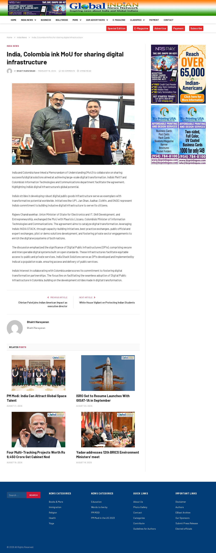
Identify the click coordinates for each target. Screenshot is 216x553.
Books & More (56, 501)
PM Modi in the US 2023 (103, 517)
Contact (168, 20)
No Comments (68, 71)
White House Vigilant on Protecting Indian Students (107, 302)
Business (46, 20)
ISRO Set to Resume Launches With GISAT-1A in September (103, 398)
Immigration (55, 507)
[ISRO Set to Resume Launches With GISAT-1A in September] (108, 373)
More (75, 20)
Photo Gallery (140, 507)
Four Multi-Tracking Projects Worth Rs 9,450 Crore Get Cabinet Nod (36, 454)
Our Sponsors (183, 517)
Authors (180, 507)
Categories (139, 517)
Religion (53, 512)
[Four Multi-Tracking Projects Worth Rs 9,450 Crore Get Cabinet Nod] (38, 430)
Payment (154, 20)
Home (13, 20)
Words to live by (99, 507)
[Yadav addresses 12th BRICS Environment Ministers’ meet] (108, 430)
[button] (28, 20)
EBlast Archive (183, 512)
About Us (138, 501)
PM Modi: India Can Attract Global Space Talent (36, 398)
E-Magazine (119, 20)
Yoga (51, 523)
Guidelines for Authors (144, 528)
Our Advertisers (95, 20)
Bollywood (62, 20)
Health (52, 517)
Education (96, 501)
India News (27, 20)
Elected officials (184, 528)
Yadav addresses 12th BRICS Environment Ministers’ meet (107, 454)
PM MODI (95, 512)
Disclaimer (181, 501)
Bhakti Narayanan (26, 71)
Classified (135, 20)
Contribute (138, 523)
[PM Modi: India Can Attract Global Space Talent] (38, 373)
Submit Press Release (187, 523)
